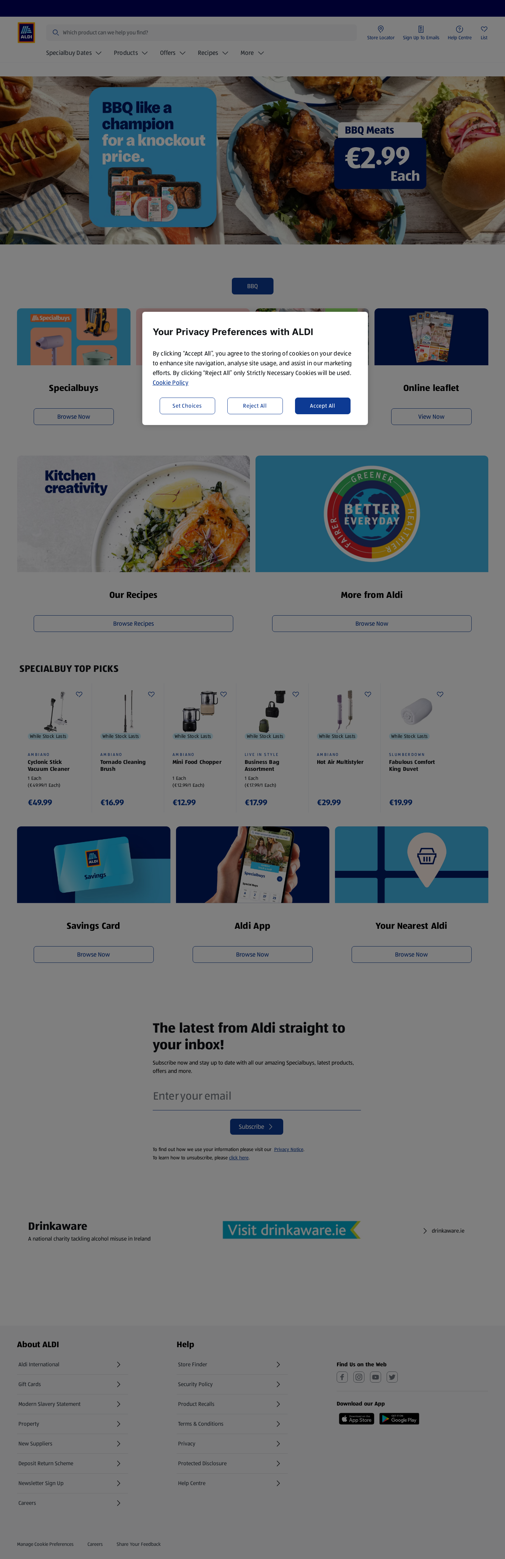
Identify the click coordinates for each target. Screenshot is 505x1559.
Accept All (322, 406)
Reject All (255, 406)
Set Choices (187, 406)
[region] (255, 368)
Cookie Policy (171, 382)
